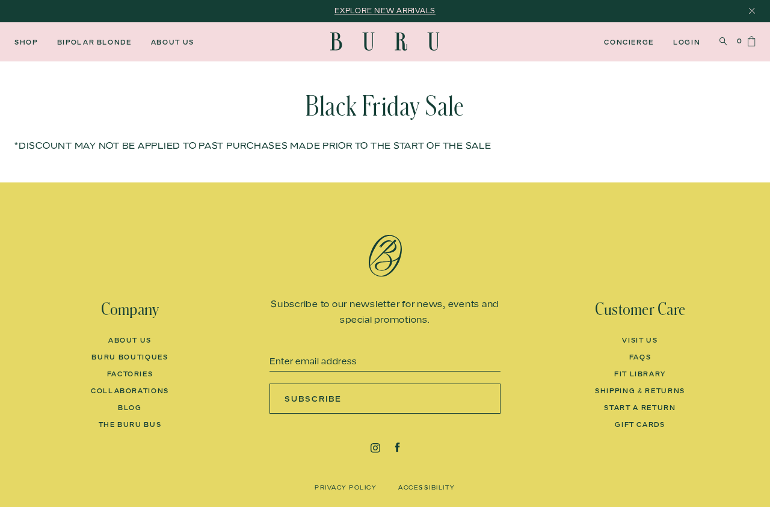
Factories (130, 374)
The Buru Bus (130, 424)
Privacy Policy (346, 487)
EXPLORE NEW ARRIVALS (385, 10)
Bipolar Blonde (94, 42)
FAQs (640, 357)
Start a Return (640, 407)
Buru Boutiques (129, 357)
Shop (26, 42)
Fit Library (640, 374)
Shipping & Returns (640, 391)
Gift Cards (640, 424)
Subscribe (313, 398)
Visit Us (640, 340)
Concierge (629, 42)
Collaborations (130, 391)
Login (686, 42)
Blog (130, 407)
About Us (172, 42)
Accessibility (426, 487)
